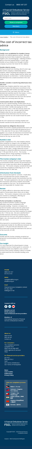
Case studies (8, 372)
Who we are (8, 337)
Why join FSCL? (9, 359)
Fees (5, 361)
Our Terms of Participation (12, 364)
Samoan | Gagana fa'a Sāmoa (16, 390)
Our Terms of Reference (12, 363)
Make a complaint (16, 22)
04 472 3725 (8, 274)
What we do (8, 335)
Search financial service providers (15, 313)
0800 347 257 (21, 4)
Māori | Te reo (15, 387)
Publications (8, 373)
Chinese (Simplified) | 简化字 (17, 401)
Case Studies (4, 37)
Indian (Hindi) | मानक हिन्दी (17, 397)
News (6, 370)
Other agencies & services (12, 350)
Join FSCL (7, 358)
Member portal (9, 310)
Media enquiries (9, 312)
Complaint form (9, 346)
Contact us (9, 4)
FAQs (6, 352)
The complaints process (11, 345)
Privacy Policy (9, 375)
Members (16, 26)
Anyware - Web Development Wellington (14, 439)
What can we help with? (11, 348)
